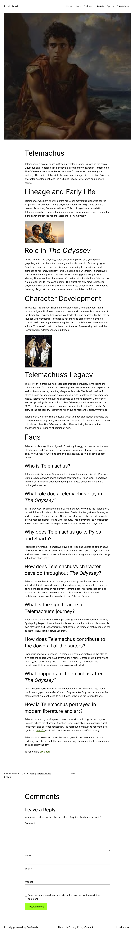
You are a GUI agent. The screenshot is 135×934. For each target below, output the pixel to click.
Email (28, 868)
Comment (31, 823)
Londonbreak (11, 6)
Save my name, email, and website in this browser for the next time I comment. (65, 897)
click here (45, 751)
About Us (63, 927)
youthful (40, 730)
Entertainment (44, 773)
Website (29, 881)
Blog (33, 773)
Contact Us (90, 927)
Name (29, 855)
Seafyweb (32, 927)
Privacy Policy (76, 927)
